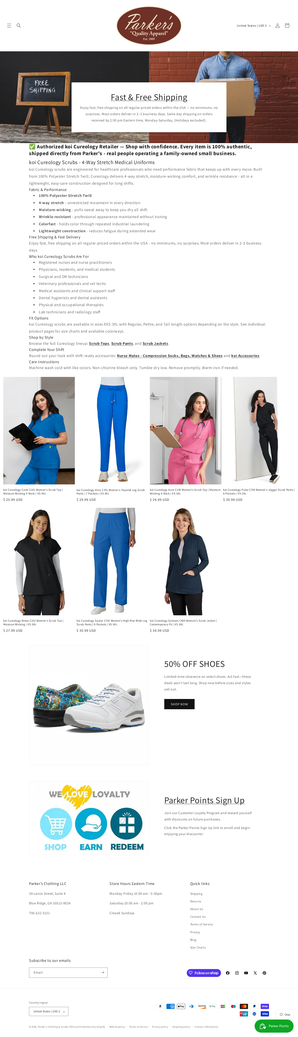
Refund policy (117, 1026)
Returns (195, 901)
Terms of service (138, 1026)
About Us (196, 909)
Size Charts (198, 947)
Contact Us (198, 917)
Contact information (206, 1026)
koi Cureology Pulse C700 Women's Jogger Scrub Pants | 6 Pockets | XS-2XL (259, 491)
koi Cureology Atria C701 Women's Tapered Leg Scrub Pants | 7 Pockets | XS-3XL (111, 491)
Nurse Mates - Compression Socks (147, 355)
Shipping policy (181, 1026)
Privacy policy (160, 1026)
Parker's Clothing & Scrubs (53, 1026)
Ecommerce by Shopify (92, 1026)
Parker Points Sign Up (204, 800)
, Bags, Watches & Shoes (200, 355)
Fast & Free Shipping (149, 96)
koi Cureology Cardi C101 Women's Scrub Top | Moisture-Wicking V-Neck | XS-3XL (33, 491)
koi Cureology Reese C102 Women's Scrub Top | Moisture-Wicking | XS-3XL (33, 622)
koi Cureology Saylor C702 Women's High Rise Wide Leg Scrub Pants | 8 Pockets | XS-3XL (112, 622)
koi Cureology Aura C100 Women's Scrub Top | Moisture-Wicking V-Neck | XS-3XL (185, 491)
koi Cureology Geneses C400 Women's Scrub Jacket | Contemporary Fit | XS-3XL (183, 622)
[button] (9, 25)
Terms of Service (201, 924)
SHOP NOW (179, 704)
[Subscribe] (102, 972)
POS (71, 1026)
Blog (193, 940)
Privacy (195, 932)
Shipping (196, 893)
